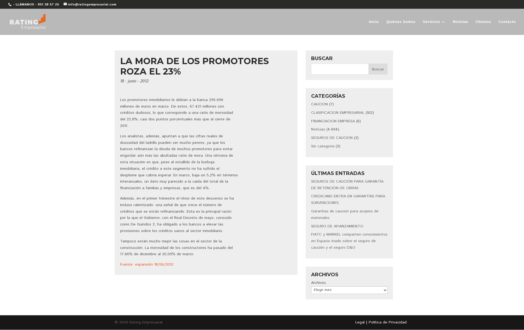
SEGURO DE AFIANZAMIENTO (337, 226)
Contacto (507, 22)
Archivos (318, 283)
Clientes (483, 22)
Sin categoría (322, 146)
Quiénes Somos (400, 22)
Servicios (431, 22)
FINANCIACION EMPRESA (333, 121)
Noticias (460, 22)
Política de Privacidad (388, 322)
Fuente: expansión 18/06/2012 (146, 264)
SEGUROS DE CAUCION (332, 138)
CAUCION (319, 104)
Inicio (374, 22)
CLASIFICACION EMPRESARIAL (337, 112)
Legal (360, 322)
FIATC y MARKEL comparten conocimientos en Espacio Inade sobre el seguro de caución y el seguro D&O (349, 241)
